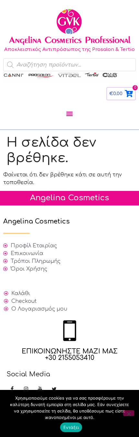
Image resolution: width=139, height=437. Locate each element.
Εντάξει (71, 427)
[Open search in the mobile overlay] (69, 64)
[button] (69, 113)
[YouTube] (40, 389)
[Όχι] (128, 413)
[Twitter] (54, 389)
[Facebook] (12, 389)
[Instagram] (26, 389)
